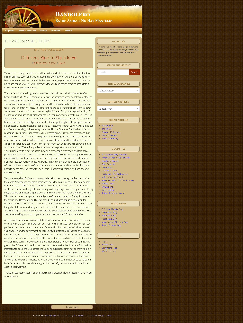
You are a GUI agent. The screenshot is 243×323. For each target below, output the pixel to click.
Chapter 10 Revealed (111, 132)
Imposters (107, 128)
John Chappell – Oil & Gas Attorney (118, 180)
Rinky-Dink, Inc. (108, 190)
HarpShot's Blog (109, 218)
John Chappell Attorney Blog (115, 222)
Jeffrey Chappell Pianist (112, 177)
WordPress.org (109, 251)
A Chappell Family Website (114, 154)
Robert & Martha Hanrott (113, 193)
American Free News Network (115, 157)
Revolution (55, 31)
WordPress (50, 315)
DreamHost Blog (109, 212)
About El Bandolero (27, 31)
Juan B (62, 63)
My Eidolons (107, 186)
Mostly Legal (107, 183)
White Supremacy (110, 138)
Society (59, 49)
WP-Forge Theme (102, 315)
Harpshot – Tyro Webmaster (115, 174)
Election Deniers (109, 135)
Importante (40, 49)
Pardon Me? (107, 125)
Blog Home (9, 31)
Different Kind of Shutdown (48, 58)
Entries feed (107, 244)
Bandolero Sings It (110, 161)
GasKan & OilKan (109, 170)
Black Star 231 (108, 164)
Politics (51, 49)
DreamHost (107, 167)
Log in (104, 241)
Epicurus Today (109, 215)
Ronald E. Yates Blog (111, 225)
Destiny (43, 31)
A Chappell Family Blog (112, 209)
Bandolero (72, 13)
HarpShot (78, 315)
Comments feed (109, 247)
